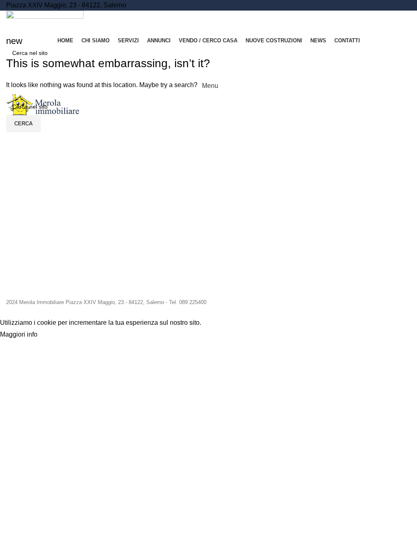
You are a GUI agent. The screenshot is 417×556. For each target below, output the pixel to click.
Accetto (56, 335)
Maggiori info (18, 334)
